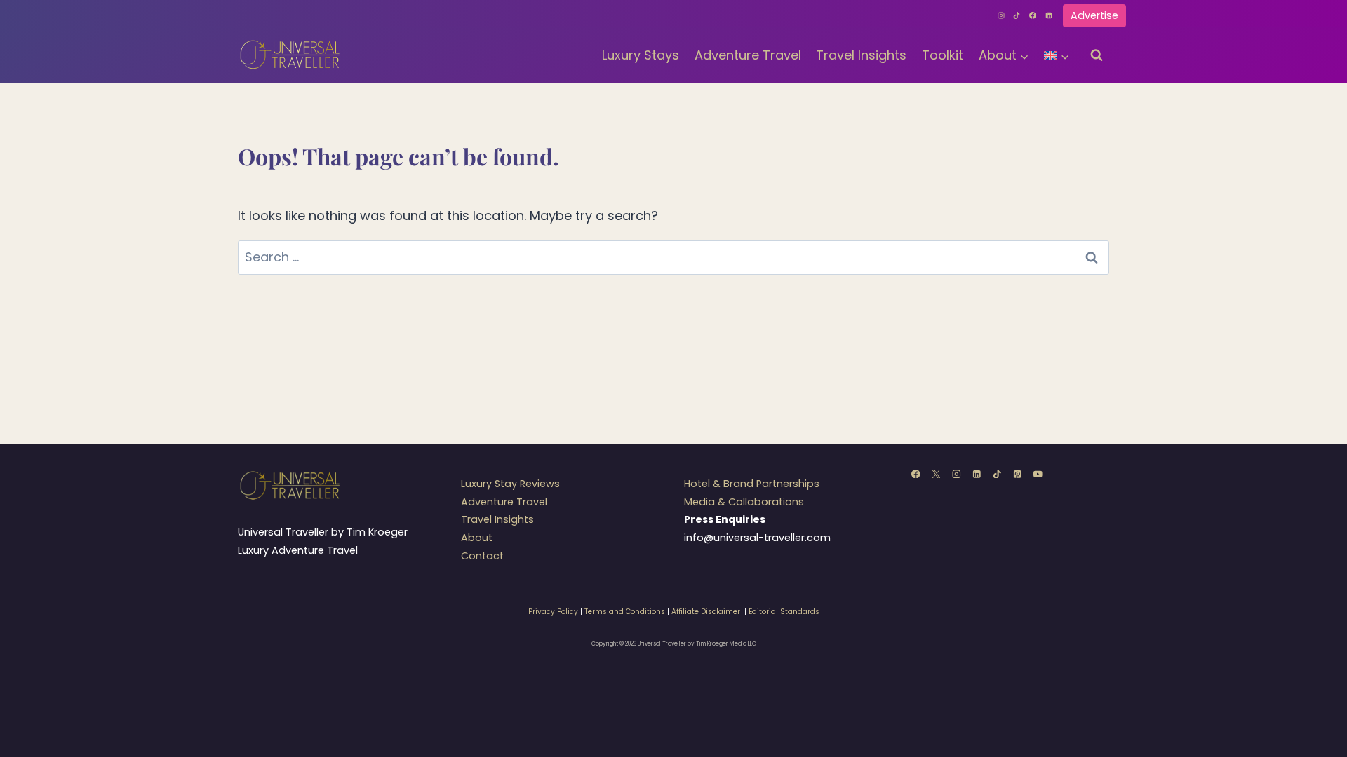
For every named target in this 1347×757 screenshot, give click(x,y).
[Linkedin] (1049, 15)
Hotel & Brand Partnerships (751, 484)
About (476, 538)
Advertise (1094, 15)
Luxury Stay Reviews (510, 484)
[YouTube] (1038, 473)
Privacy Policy (553, 611)
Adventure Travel (748, 55)
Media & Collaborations (744, 502)
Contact (482, 556)
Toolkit (942, 55)
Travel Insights (861, 55)
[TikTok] (1017, 15)
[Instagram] (1001, 15)
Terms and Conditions (624, 611)
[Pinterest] (1017, 473)
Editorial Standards (784, 611)
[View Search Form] (1096, 55)
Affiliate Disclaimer (705, 611)
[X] (936, 473)
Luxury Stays (640, 55)
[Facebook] (1033, 15)
